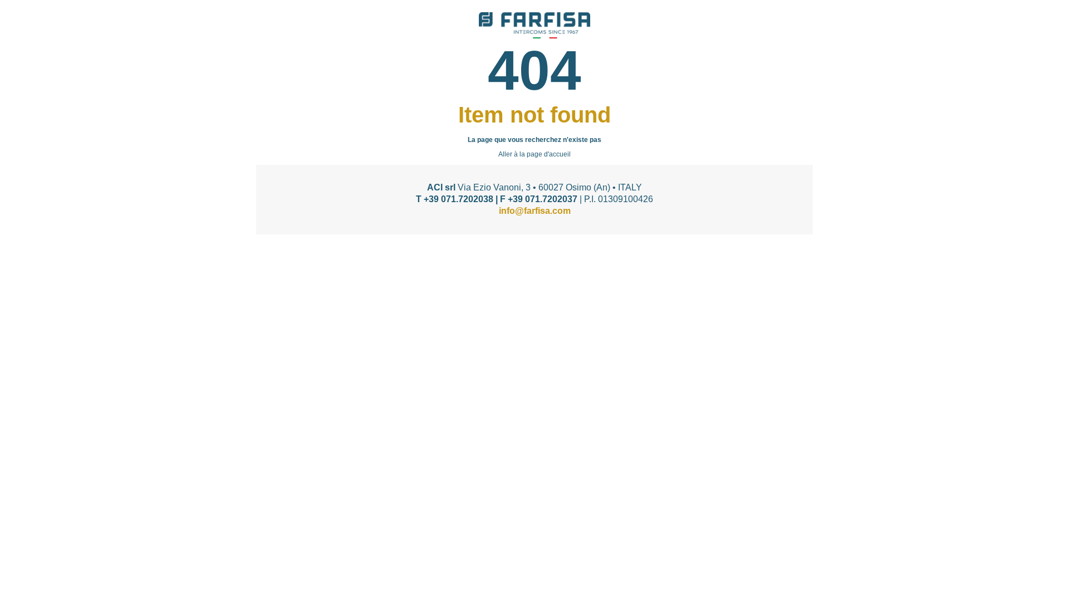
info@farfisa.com (535, 211)
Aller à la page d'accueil (534, 154)
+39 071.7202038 (458, 199)
